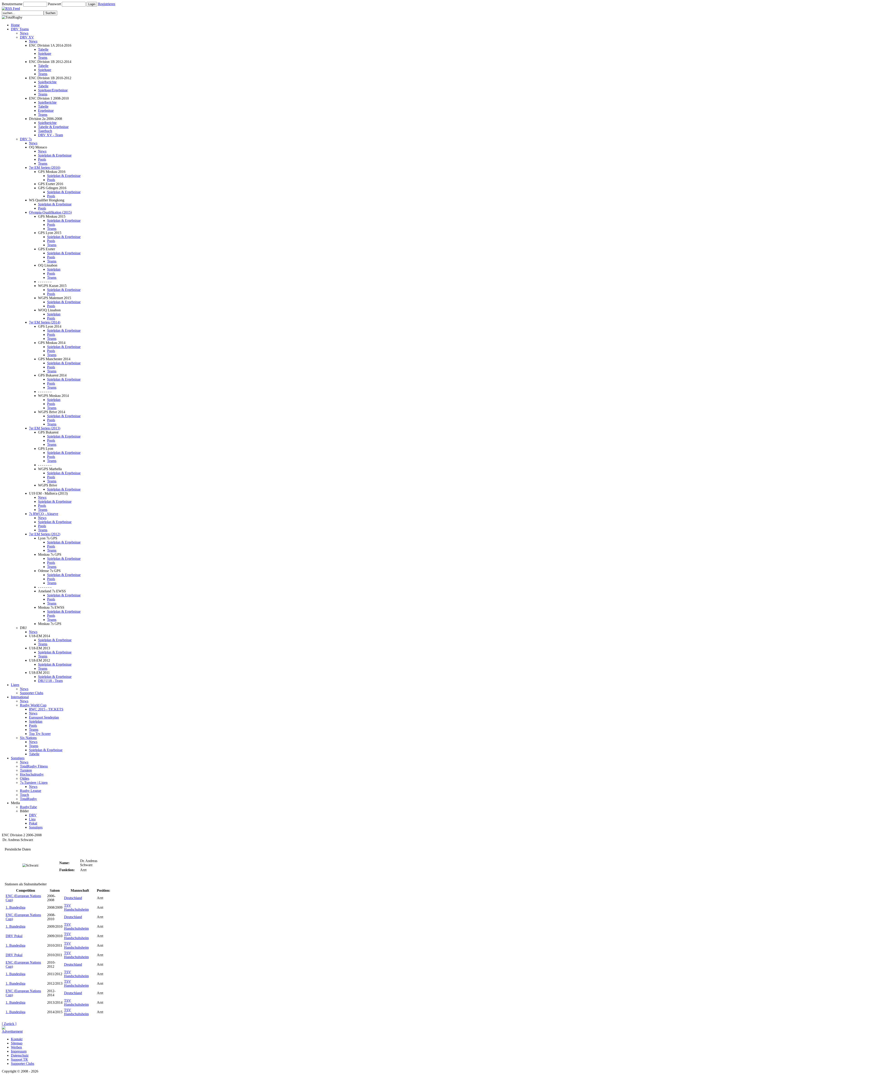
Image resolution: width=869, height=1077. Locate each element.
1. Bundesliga (15, 907)
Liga (32, 819)
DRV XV (27, 37)
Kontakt (16, 1039)
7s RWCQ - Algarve (43, 514)
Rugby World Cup (33, 705)
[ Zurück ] (9, 1024)
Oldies (24, 778)
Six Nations (28, 738)
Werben (16, 1047)
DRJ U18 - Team (50, 681)
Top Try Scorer (40, 734)
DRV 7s (26, 139)
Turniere (26, 770)
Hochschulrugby (32, 774)
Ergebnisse (46, 110)
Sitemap (16, 1043)
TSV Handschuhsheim (76, 907)
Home (15, 25)
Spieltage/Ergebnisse (53, 90)
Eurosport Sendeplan (44, 717)
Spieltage (44, 53)
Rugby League (30, 791)
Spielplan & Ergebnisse (55, 155)
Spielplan (53, 269)
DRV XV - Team (50, 135)
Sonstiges (17, 758)
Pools (42, 159)
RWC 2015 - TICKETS (46, 709)
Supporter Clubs (31, 693)
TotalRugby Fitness (34, 766)
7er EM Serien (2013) (44, 428)
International (20, 697)
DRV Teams (20, 29)
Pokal (33, 823)
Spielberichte (47, 82)
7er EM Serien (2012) (44, 534)
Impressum (18, 1051)
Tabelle (43, 49)
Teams (42, 58)
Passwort (54, 4)
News (24, 33)
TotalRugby (28, 799)
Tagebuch (45, 131)
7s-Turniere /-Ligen (34, 782)
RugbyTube (28, 807)
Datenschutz (20, 1055)
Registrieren (106, 4)
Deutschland (73, 898)
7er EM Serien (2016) (44, 167)
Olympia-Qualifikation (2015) (50, 212)
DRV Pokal (14, 936)
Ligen (15, 685)
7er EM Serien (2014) (44, 322)
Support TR (19, 1059)
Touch (24, 795)
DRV (33, 815)
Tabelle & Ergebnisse (53, 127)
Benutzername (12, 4)
